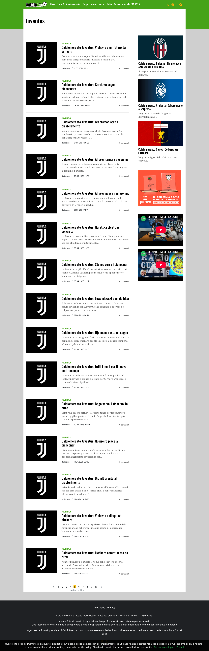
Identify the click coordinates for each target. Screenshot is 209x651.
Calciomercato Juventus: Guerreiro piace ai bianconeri (90, 443)
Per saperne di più (163, 647)
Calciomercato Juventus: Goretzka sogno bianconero (88, 86)
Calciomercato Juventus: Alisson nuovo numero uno (95, 193)
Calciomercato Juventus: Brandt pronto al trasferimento (89, 480)
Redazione (99, 607)
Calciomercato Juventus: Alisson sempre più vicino (95, 159)
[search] (180, 4)
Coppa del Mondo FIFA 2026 (127, 4)
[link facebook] (172, 4)
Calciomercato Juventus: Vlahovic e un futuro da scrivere (94, 49)
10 (96, 586)
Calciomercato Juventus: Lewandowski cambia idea (95, 298)
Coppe (85, 4)
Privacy (111, 607)
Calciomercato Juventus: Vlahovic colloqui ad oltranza (91, 517)
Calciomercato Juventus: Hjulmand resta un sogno (95, 332)
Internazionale (97, 4)
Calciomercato (73, 4)
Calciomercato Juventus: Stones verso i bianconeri (95, 264)
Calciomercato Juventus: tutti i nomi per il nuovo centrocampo (94, 368)
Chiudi (180, 647)
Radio (109, 4)
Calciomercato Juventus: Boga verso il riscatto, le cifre (95, 405)
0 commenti (124, 68)
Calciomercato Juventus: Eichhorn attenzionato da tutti (95, 554)
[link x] (167, 4)
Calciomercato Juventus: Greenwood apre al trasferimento (90, 123)
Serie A (60, 4)
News (52, 4)
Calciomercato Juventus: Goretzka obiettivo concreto (91, 229)
